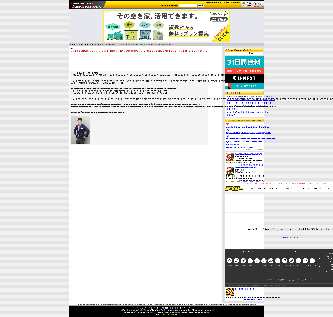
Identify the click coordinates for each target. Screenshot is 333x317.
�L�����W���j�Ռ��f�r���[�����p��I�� (251, 138)
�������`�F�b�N (253, 299)
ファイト (305, 188)
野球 (265, 188)
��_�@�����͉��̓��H (246, 289)
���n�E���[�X (87, 45)
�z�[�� (73, 45)
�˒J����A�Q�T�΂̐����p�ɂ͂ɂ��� (245, 141)
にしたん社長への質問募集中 (294, 183)
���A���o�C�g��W (205, 304)
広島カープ (325, 183)
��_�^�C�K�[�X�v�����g (248, 154)
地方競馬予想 (266, 183)
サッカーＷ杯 (277, 183)
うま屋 (314, 188)
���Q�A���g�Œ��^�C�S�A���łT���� (248, 133)
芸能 (259, 188)
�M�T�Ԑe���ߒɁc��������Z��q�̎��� (248, 127)
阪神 (271, 188)
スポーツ (288, 188)
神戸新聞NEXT (282, 280)
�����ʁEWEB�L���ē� (135, 304)
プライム (252, 188)
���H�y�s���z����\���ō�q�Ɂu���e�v (249, 103)
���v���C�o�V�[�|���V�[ (242, 304)
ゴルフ (297, 188)
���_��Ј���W (186, 304)
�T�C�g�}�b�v (232, 2)
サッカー (279, 188)
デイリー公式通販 (313, 183)
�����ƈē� (221, 304)
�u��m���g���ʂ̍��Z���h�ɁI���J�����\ (251, 100)
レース (322, 188)
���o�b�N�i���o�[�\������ (108, 304)
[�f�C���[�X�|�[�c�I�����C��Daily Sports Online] (88, 4)
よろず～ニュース (307, 280)
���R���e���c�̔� (158, 304)
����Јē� (173, 304)
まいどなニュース (294, 280)
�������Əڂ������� (251, 165)
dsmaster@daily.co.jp (169, 314)
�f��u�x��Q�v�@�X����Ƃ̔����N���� (249, 97)
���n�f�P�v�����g (245, 168)
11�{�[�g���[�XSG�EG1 (107, 45)
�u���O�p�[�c (214, 2)
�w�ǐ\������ (84, 304)
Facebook (250, 251)
